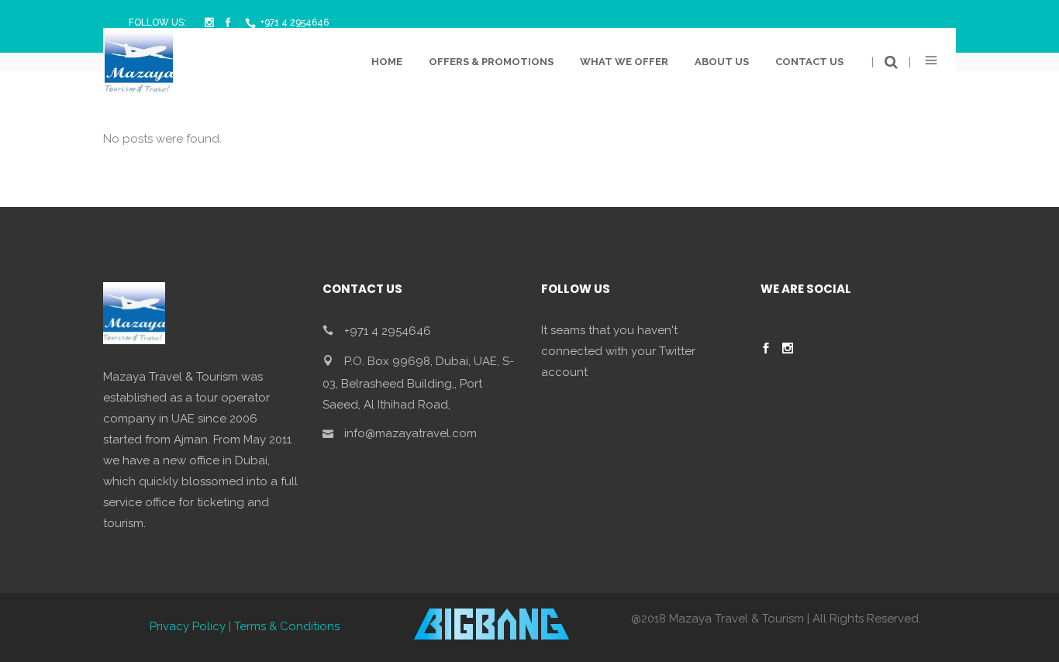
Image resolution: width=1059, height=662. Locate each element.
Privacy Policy (188, 626)
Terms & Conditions (287, 626)
